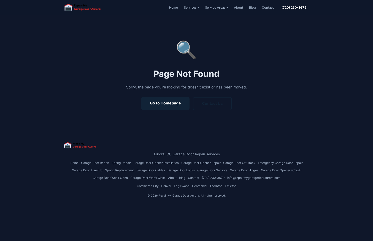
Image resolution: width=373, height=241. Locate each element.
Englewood (182, 186)
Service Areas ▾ (216, 7)
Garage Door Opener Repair (201, 163)
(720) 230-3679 (294, 7)
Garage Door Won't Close (148, 178)
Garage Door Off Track (239, 163)
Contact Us (212, 103)
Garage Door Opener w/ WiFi (281, 170)
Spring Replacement (119, 170)
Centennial (199, 186)
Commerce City (148, 186)
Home (173, 7)
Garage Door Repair (95, 163)
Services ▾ (191, 7)
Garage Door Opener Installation (156, 163)
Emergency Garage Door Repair (280, 163)
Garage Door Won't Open (110, 178)
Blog (252, 7)
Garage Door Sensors (212, 170)
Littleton (230, 186)
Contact (268, 7)
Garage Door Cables (150, 170)
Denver (166, 186)
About (238, 7)
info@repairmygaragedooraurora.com (253, 178)
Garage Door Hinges (244, 170)
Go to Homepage (165, 103)
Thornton (216, 186)
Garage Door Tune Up (87, 170)
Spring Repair (121, 163)
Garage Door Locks (181, 170)
